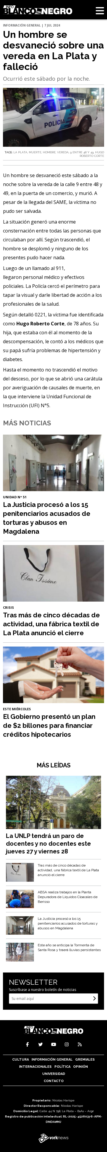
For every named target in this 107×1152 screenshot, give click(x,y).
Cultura (20, 1060)
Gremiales (85, 1060)
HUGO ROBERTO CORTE (92, 154)
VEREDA (63, 152)
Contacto (54, 1081)
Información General (52, 1060)
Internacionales (35, 1067)
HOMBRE (49, 152)
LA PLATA (20, 152)
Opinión (80, 1067)
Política (62, 1067)
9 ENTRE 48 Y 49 (82, 152)
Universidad (53, 1074)
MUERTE (35, 152)
